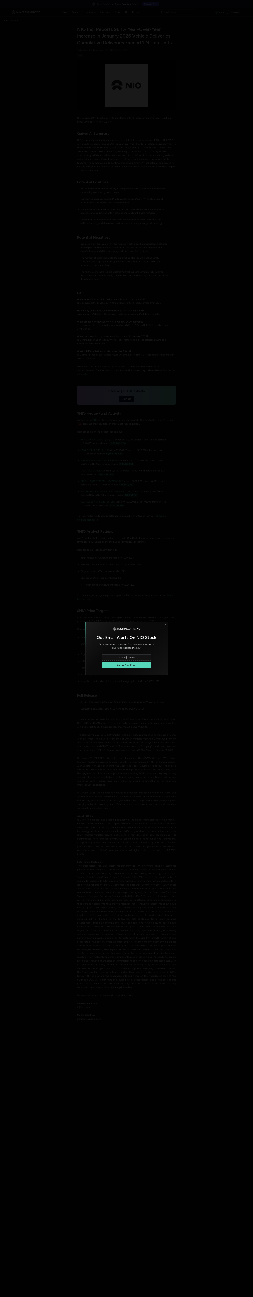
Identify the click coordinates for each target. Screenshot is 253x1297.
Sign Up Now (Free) (126, 665)
